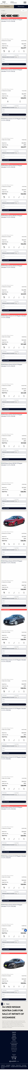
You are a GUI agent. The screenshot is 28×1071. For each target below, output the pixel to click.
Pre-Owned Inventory (14, 1043)
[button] (25, 930)
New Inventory (14, 1041)
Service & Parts (14, 1044)
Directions (14, 1036)
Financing (14, 1034)
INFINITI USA (14, 1037)
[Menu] (25, 3)
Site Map (13, 1065)
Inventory (14, 1039)
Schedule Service (14, 1048)
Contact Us (14, 1032)
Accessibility (8, 1065)
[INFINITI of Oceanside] (9, 2)
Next (7, 1004)
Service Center (14, 1046)
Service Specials (14, 1049)
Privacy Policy (18, 1065)
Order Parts (14, 1051)
